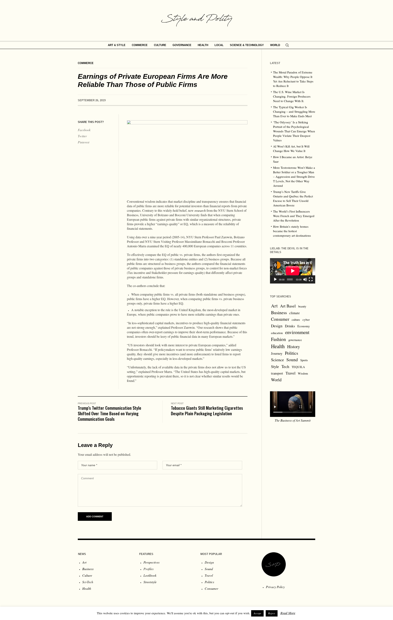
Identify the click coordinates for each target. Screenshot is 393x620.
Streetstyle (150, 582)
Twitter (82, 136)
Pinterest (83, 142)
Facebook (84, 130)
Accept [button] (257, 613)
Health (278, 346)
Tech (285, 366)
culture (296, 320)
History (293, 346)
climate (294, 313)
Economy (303, 326)
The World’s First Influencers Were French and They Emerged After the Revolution (293, 215)
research (200, 210)
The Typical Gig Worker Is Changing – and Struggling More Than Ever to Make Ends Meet (294, 111)
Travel (290, 373)
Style (275, 366)
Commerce (86, 63)
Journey (276, 353)
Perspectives (151, 562)
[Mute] (305, 279)
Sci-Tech (87, 582)
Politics (291, 353)
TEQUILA (298, 367)
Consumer (280, 319)
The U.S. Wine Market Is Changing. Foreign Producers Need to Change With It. (292, 96)
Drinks (290, 325)
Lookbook (149, 575)
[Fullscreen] (311, 279)
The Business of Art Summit (293, 420)
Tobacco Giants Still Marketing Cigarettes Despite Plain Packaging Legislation (207, 410)
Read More (287, 613)
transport (277, 373)
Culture (87, 575)
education (277, 333)
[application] (292, 271)
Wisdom (303, 373)
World (276, 380)
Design (276, 326)
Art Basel (288, 306)
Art (274, 306)
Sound (292, 359)
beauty (302, 306)
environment (297, 332)
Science (277, 359)
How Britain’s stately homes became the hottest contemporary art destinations (292, 230)
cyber (306, 319)
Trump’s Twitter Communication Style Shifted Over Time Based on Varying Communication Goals (109, 413)
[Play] (275, 279)
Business (279, 312)
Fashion (278, 339)
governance (295, 340)
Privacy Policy (275, 587)
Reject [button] (271, 613)
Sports (304, 360)
